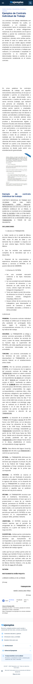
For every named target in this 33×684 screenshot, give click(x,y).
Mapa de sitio (16, 674)
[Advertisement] (16, 74)
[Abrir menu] (3, 3)
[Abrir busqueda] (30, 3)
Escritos (9, 9)
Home (4, 9)
